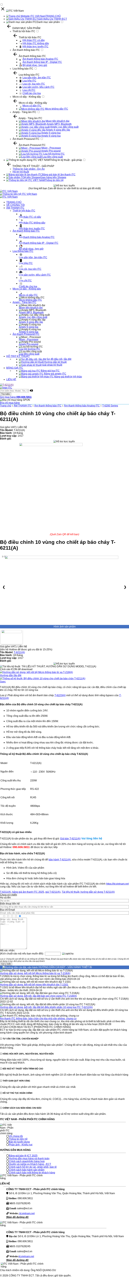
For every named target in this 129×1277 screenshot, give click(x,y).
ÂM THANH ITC (15, 207)
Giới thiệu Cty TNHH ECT (52, 19)
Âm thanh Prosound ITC (26, 139)
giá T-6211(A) (52, 892)
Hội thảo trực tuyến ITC (35, 46)
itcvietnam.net (27, 1213)
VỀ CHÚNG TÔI (15, 205)
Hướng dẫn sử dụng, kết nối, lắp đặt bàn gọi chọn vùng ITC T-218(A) (38, 996)
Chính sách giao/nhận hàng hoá (27, 1161)
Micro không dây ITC (56, 108)
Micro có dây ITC (31, 105)
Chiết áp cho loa (31, 93)
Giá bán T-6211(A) (70, 838)
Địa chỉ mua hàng (10, 402)
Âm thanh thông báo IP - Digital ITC (42, 62)
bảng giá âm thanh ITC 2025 (28, 892)
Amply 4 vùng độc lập (58, 130)
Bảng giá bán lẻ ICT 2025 (23, 1155)
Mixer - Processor (51, 148)
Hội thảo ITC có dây (33, 40)
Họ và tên (5, 897)
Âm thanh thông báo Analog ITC (40, 59)
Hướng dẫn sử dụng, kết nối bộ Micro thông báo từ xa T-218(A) (35, 973)
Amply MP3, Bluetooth (59, 124)
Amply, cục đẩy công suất (64, 127)
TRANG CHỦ (53, 16)
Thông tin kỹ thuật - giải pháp (66, 160)
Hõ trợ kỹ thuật (21, 171)
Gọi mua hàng (16, 397)
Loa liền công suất (52, 156)
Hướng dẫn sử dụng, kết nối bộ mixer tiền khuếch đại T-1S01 (34, 984)
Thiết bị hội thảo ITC (24, 31)
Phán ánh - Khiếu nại (20, 1144)
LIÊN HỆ (11, 379)
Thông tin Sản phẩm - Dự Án (29, 169)
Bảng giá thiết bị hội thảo (68, 376)
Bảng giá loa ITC (50, 370)
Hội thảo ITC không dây (35, 43)
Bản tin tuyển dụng (19, 1141)
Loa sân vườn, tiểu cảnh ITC (38, 87)
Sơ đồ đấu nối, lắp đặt (59, 359)
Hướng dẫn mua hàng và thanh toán (29, 1158)
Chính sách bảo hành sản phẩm (26, 1169)
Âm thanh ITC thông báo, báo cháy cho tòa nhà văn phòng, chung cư (38, 1018)
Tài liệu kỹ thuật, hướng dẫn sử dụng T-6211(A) (88, 892)
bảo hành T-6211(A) (60, 859)
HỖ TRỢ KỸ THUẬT (18, 356)
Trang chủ (5, 405)
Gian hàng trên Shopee (53, 177)
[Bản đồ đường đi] (17, 1217)
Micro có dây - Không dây (27, 96)
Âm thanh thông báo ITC (26, 50)
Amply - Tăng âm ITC (24, 112)
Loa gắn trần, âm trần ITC (36, 77)
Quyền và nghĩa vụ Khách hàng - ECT (30, 1164)
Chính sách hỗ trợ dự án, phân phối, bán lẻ (33, 1167)
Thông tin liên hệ (54, 180)
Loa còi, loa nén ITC (33, 84)
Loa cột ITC (28, 90)
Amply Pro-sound (51, 151)
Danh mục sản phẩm (48, 22)
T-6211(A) (19, 652)
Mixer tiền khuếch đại (57, 121)
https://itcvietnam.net (117, 883)
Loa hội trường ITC (54, 154)
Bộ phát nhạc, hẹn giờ (34, 65)
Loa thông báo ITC (23, 68)
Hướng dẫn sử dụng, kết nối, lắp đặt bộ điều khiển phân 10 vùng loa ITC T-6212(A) (46, 1007)
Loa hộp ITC (29, 80)
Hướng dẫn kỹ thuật (55, 362)
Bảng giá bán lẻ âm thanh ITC (59, 174)
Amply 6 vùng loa (51, 135)
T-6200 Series (110, 405)
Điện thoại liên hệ (10, 903)
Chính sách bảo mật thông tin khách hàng (32, 1172)
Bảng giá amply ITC (55, 373)
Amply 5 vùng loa (51, 132)
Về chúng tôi (16, 1136)
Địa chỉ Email (7, 909)
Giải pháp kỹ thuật (52, 365)
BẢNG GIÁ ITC (14, 368)
